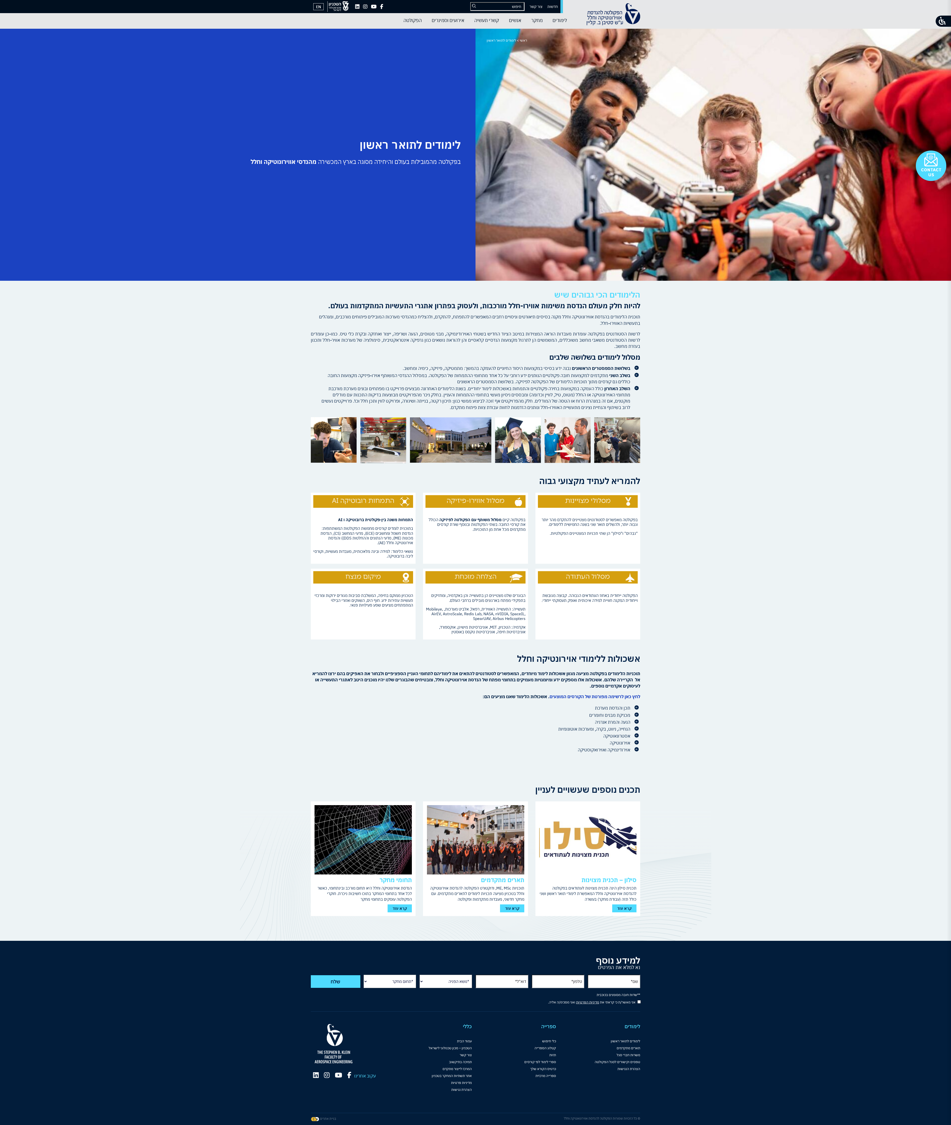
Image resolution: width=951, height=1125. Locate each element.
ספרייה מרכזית (545, 1076)
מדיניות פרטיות (461, 1082)
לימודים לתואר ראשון (625, 1041)
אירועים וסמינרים (448, 20)
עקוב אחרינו (365, 1076)
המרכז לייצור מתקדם (457, 1069)
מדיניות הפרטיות (587, 1002)
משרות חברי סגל (628, 1055)
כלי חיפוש (549, 1041)
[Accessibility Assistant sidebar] (943, 21)
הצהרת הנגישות (628, 1069)
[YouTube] (374, 6)
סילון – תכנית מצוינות (608, 880)
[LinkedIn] (357, 6)
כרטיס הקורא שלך (543, 1069)
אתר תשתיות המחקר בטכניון (452, 1076)
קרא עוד (624, 908)
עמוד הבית (464, 1041)
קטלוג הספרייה (545, 1048)
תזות (552, 1055)
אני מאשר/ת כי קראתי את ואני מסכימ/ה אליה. (591, 1002)
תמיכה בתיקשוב (460, 1062)
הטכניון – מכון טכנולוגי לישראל (450, 1048)
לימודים (560, 20)
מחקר (537, 20)
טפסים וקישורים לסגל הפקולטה (617, 1062)
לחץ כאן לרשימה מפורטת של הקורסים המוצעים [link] (595, 696)
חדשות (552, 6)
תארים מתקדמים (502, 880)
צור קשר (535, 6)
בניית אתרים (327, 1119)
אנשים (515, 20)
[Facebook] (382, 6)
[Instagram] (365, 6)
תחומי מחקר (396, 880)
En (318, 6)
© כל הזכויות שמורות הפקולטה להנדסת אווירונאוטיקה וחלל (602, 1118)
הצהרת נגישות (461, 1089)
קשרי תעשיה (486, 20)
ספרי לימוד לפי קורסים (540, 1062)
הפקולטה (412, 20)
